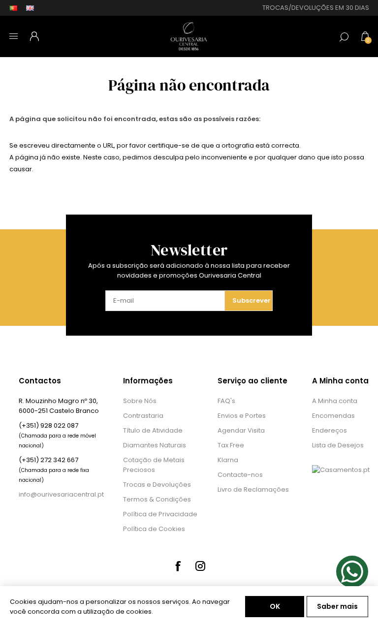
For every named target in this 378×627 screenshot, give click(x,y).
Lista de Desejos (338, 445)
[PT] (13, 8)
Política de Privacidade (160, 514)
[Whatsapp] (352, 572)
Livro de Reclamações (253, 489)
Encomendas (333, 415)
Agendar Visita (241, 430)
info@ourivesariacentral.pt (61, 494)
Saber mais (337, 606)
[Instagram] (200, 566)
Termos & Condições (157, 499)
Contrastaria (143, 415)
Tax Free (231, 445)
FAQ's (226, 401)
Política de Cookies (154, 528)
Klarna (228, 460)
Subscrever (251, 300)
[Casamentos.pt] (341, 469)
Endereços (329, 430)
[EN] (30, 8)
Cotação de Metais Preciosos (154, 464)
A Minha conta (334, 401)
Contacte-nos (240, 474)
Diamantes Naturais (154, 445)
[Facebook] (178, 566)
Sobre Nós (140, 401)
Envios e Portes (242, 415)
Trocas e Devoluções (157, 484)
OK (275, 606)
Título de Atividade (153, 430)
